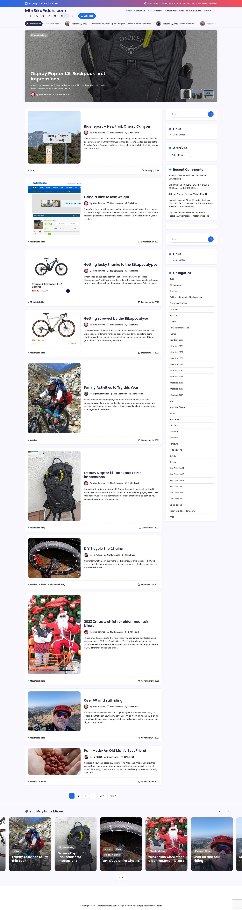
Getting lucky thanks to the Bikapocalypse (120, 264)
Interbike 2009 (176, 358)
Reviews (174, 443)
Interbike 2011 (176, 370)
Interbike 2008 (176, 352)
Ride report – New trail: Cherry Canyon (117, 126)
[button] (65, 15)
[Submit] (211, 114)
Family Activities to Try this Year (111, 387)
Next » (113, 795)
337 (102, 795)
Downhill (174, 309)
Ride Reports (176, 449)
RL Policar (97, 555)
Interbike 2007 (176, 346)
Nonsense (174, 419)
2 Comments (112, 757)
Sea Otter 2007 (177, 468)
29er (172, 279)
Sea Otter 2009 (177, 480)
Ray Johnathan (176, 212)
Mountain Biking (177, 407)
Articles (173, 291)
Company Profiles (178, 303)
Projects (174, 437)
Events (173, 321)
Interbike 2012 (176, 376)
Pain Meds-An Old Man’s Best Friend (115, 750)
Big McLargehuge (101, 393)
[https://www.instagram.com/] (49, 15)
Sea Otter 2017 (177, 498)
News (172, 413)
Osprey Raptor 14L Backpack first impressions (112, 475)
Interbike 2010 (176, 364)
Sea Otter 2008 (177, 474)
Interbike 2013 (176, 382)
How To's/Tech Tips (179, 327)
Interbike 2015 (176, 388)
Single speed (176, 504)
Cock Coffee (179, 134)
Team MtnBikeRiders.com (182, 511)
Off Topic (174, 425)
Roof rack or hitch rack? (152, 23)
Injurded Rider (176, 340)
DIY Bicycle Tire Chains (103, 548)
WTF (172, 517)
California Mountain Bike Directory (186, 297)
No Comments (116, 132)
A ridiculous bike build (205, 23)
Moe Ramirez (40, 94)
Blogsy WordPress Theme (149, 905)
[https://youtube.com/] (55, 15)
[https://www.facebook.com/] (30, 15)
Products (174, 431)
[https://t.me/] (43, 15)
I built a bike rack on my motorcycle (52, 23)
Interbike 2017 (176, 395)
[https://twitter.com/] (36, 15)
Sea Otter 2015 (177, 492)
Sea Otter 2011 (176, 486)
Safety (173, 456)
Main (172, 401)
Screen (173, 462)
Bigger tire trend (105, 23)
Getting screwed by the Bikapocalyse (116, 318)
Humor (173, 334)
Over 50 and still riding (103, 700)
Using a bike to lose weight (57, 79)
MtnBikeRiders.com (45, 11)
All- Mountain (176, 285)
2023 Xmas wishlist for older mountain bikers (116, 623)
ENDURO (174, 315)
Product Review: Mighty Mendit (191, 194)
